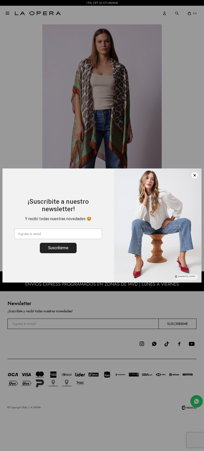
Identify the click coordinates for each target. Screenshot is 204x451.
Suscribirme (58, 248)
